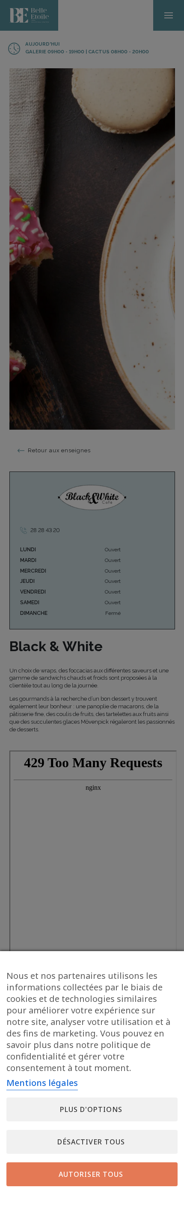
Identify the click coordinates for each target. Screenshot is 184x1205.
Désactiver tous (91, 1142)
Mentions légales (42, 1083)
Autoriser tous (91, 1174)
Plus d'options (91, 1109)
